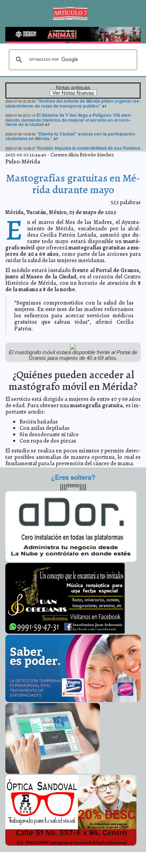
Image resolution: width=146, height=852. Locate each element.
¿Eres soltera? (73, 477)
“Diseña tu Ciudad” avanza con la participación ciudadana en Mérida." (70, 136)
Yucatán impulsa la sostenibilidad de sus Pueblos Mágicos (72, 150)
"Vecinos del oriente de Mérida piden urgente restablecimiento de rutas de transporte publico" (72, 103)
